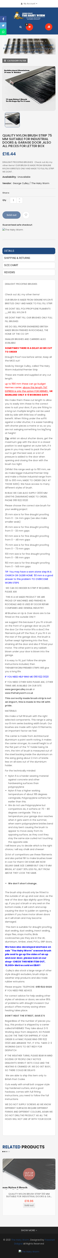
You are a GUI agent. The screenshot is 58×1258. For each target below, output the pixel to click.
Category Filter (16, 60)
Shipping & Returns (17, 258)
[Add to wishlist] (26, 215)
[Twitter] (3, 25)
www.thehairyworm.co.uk (19, 693)
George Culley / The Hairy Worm (31, 183)
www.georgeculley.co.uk (18, 689)
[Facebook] (3, 19)
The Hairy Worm (20, 1239)
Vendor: (7, 183)
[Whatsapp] (3, 32)
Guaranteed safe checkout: (17, 224)
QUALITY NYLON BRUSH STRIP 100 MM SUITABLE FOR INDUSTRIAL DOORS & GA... (29, 1195)
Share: (6, 192)
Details (9, 250)
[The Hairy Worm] (29, 1251)
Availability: (9, 177)
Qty (4, 200)
